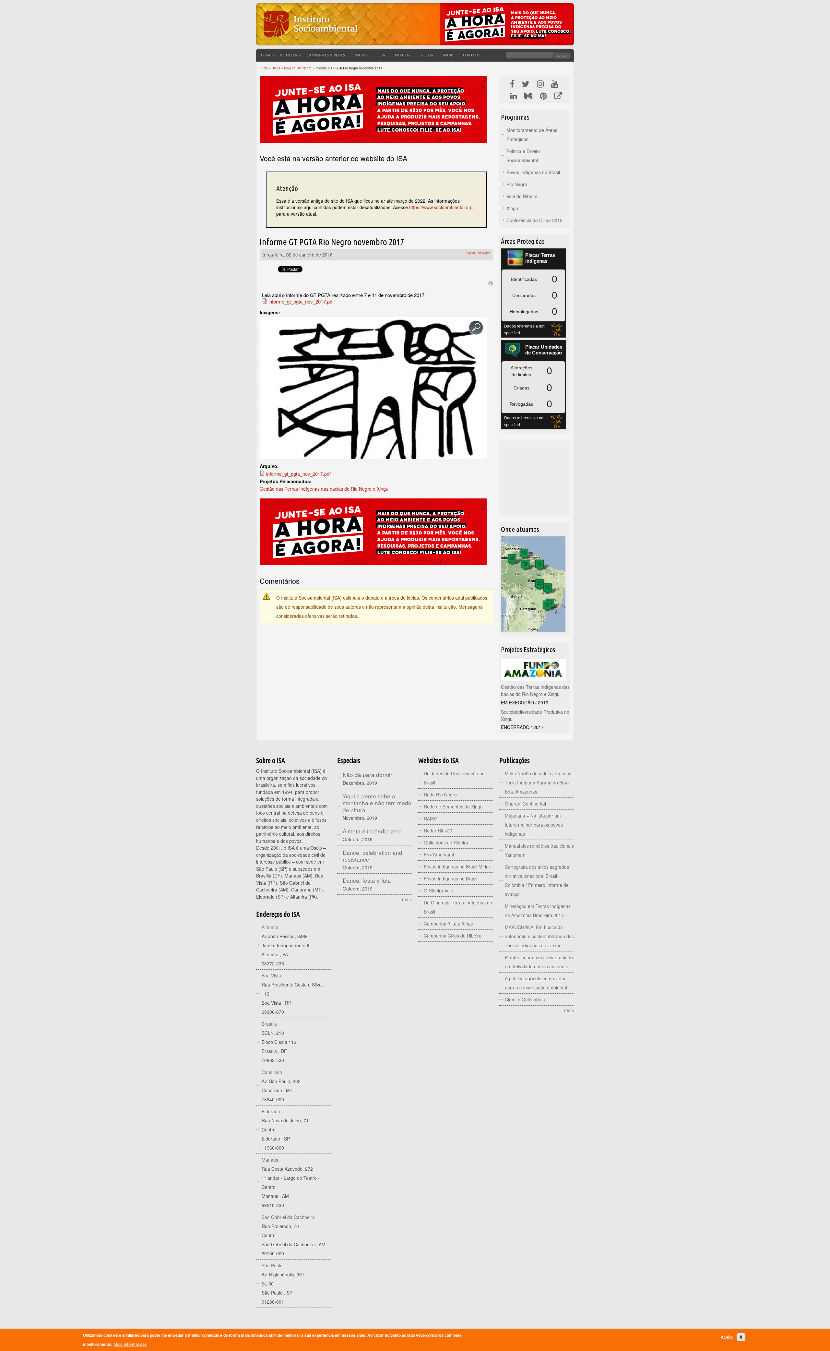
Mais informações (130, 1344)
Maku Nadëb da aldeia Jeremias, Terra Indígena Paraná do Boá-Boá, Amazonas (539, 782)
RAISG (431, 818)
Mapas (361, 55)
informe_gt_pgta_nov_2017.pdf (301, 301)
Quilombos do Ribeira (446, 842)
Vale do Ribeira (522, 196)
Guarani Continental (525, 803)
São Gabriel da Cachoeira (288, 1217)
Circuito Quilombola (525, 999)
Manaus (270, 1159)
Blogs (427, 55)
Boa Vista (271, 975)
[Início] (309, 40)
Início (264, 68)
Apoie (448, 55)
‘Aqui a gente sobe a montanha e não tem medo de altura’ (377, 803)
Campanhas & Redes (326, 55)
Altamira (270, 927)
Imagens (403, 55)
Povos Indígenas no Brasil (533, 172)
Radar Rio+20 (438, 830)
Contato (471, 55)
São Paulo (272, 1265)
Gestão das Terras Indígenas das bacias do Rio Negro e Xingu (324, 488)
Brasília (269, 1024)
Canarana (272, 1072)
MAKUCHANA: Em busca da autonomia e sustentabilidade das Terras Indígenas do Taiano (539, 936)
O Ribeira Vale (438, 890)
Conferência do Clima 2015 (534, 220)
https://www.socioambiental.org (441, 207)
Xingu (512, 208)
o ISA (265, 55)
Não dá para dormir (367, 775)
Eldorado (271, 1111)
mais (407, 899)
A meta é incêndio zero (372, 831)
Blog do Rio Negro (298, 68)
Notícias (288, 55)
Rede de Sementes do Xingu (453, 806)
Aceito (727, 1336)
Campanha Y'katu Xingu (448, 923)
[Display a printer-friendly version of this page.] (490, 283)
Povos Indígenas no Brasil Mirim (457, 866)
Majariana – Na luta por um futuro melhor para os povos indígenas (534, 824)
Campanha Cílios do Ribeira (452, 935)
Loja (380, 55)
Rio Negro (516, 184)
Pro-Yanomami (439, 854)
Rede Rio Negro (440, 794)
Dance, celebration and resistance (372, 856)
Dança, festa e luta (367, 880)
